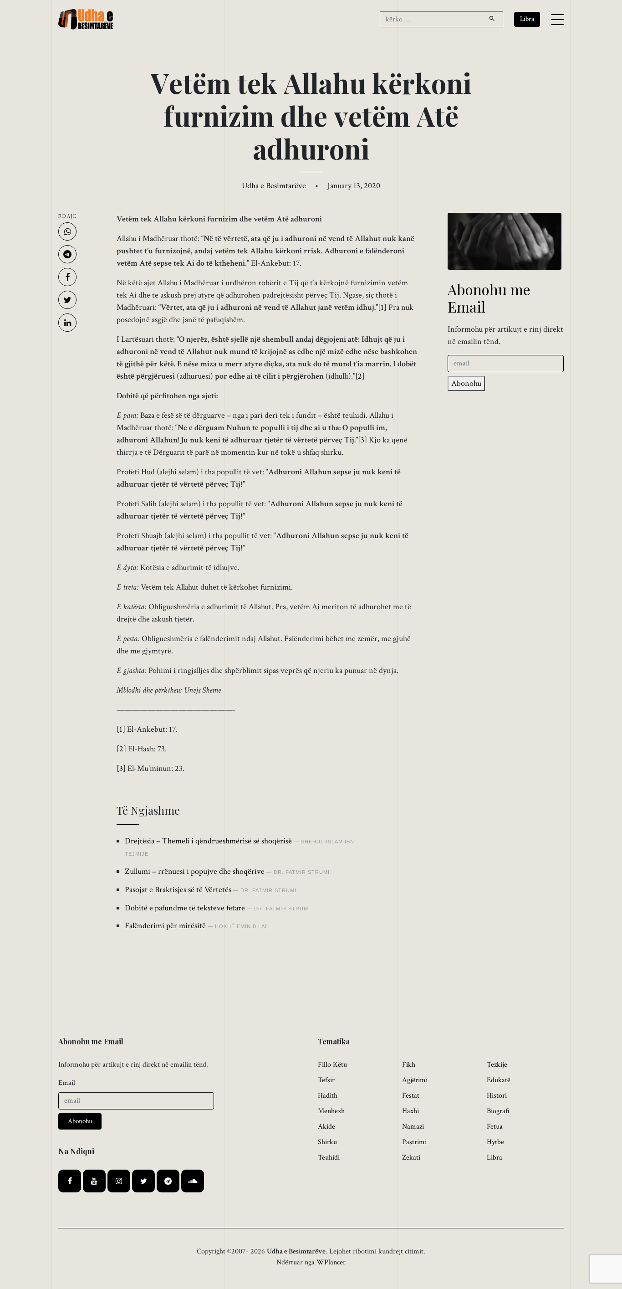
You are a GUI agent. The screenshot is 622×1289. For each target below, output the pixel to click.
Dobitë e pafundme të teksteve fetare (185, 908)
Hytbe (495, 1142)
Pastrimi (414, 1142)
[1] (382, 307)
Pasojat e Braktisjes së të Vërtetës (178, 889)
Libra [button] (527, 19)
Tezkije (497, 1064)
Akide (326, 1126)
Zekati (411, 1157)
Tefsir (326, 1080)
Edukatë (498, 1080)
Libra (494, 1157)
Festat (410, 1095)
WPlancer (331, 1262)
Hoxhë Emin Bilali (242, 926)
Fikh (408, 1064)
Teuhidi (329, 1157)
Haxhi (410, 1111)
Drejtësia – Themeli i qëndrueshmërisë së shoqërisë (208, 841)
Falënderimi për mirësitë (165, 925)
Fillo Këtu (332, 1064)
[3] (362, 440)
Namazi (413, 1126)
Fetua (495, 1126)
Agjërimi (415, 1080)
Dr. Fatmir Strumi (302, 872)
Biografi (498, 1111)
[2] (360, 376)
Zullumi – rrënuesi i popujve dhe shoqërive (195, 871)
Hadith (327, 1095)
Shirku (327, 1142)
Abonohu (466, 383)
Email (66, 1083)
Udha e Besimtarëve (274, 185)
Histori (497, 1095)
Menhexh (331, 1111)
